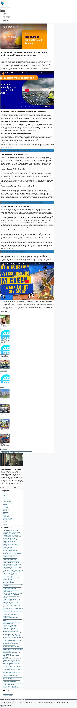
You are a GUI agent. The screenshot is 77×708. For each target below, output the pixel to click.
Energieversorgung (7, 503)
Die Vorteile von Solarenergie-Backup (12, 553)
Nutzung (5, 510)
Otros (4, 513)
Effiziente (5, 498)
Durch (4, 496)
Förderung (5, 504)
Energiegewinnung (7, 501)
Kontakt (4, 21)
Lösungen (5, 507)
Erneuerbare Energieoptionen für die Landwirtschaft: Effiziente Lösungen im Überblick (12, 619)
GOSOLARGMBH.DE (5, 7)
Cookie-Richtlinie (7, 697)
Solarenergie (6, 17)
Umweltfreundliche (7, 519)
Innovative (5, 506)
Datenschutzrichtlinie (8, 694)
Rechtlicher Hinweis (7, 695)
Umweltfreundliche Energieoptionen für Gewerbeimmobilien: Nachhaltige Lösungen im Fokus (12, 663)
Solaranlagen (6, 515)
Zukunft (4, 19)
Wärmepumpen (6, 522)
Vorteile (5, 521)
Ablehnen (3, 705)
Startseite (5, 13)
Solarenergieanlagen (8, 518)
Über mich (5, 20)
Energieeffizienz (6, 16)
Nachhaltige (6, 509)
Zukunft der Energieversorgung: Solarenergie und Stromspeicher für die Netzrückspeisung (12, 677)
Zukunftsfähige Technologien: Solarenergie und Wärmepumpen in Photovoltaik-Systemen (11, 575)
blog (4, 495)
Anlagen (5, 14)
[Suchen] (15, 487)
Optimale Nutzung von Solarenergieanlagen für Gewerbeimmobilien (8, 547)
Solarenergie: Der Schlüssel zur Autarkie (10, 452)
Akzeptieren (8, 705)
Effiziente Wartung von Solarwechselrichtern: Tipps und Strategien (16, 451)
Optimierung (6, 512)
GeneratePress (23, 699)
